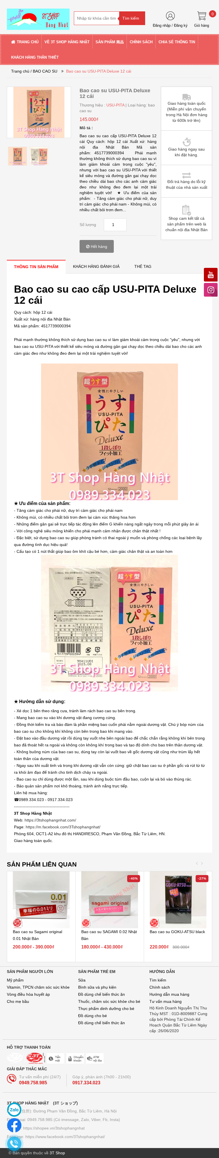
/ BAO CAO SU (44, 71)
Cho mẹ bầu (18, 1001)
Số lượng (88, 224)
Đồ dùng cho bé (92, 1015)
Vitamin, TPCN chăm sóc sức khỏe (38, 987)
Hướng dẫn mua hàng (169, 994)
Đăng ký (181, 25)
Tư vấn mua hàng (165, 1001)
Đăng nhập (162, 25)
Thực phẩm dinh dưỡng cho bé (106, 1008)
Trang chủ (20, 71)
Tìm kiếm (157, 980)
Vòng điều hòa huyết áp (28, 994)
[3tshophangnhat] (38, 17)
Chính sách (159, 987)
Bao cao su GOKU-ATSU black (177, 931)
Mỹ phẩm (15, 980)
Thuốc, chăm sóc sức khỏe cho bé (109, 1001)
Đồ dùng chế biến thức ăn (101, 994)
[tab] (36, 266)
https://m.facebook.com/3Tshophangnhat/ (63, 827)
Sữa (82, 980)
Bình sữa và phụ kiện (97, 987)
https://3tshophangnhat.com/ (50, 820)
